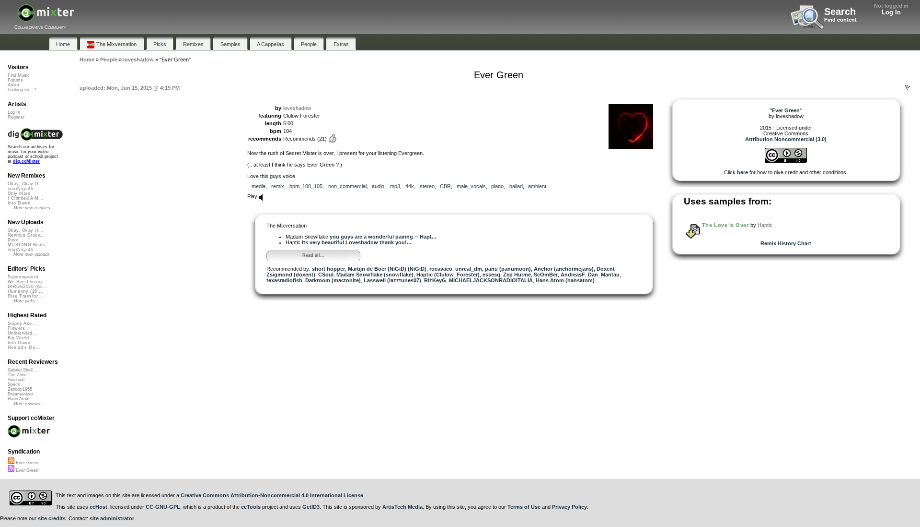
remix (277, 186)
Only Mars (19, 193)
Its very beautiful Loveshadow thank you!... (356, 242)
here (742, 172)
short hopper (328, 269)
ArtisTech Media (402, 507)
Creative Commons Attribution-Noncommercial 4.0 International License (272, 495)
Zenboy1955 (20, 389)
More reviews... (29, 403)
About (13, 85)
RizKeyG (435, 280)
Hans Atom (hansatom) (565, 280)
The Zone (17, 374)
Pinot (13, 240)
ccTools (251, 507)
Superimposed (23, 277)
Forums (15, 80)
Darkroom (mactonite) (333, 280)
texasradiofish (284, 280)
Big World (18, 337)
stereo (427, 186)
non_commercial (347, 186)
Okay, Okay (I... (25, 183)
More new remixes (31, 207)
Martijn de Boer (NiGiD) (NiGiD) (387, 269)
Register (16, 117)
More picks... (26, 301)
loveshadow (297, 108)
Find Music (19, 75)
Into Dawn (19, 203)
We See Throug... (27, 281)
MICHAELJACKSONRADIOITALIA (491, 280)
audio (378, 186)
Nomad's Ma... (24, 347)
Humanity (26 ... (26, 291)
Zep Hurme (517, 274)
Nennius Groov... (26, 235)
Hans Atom (19, 398)
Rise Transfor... (25, 296)
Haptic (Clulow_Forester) (448, 274)
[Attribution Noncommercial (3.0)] (786, 161)
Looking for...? (22, 89)
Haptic (765, 225)
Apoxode (16, 379)
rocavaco (440, 269)
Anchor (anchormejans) (564, 269)
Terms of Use (523, 507)
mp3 (395, 186)
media (258, 186)
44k (409, 186)
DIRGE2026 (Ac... (27, 286)
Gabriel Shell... (22, 370)
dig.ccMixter (26, 161)
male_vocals (471, 186)
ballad (516, 186)
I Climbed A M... (25, 198)
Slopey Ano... (22, 323)
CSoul (326, 274)
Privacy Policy (569, 507)
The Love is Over (725, 225)
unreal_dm (468, 269)
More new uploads (31, 254)
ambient (537, 186)
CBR (445, 186)
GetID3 (311, 507)
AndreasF (573, 274)
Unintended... (22, 333)
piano (497, 186)
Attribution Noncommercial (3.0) (786, 139)
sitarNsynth (20, 188)
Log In (891, 12)
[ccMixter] (45, 18)
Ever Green (26, 462)
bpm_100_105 (305, 186)
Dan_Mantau (604, 274)
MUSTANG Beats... (29, 244)
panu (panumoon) (508, 269)
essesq (491, 274)
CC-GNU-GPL (163, 507)
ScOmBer (546, 274)
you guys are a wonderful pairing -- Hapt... (383, 237)
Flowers (16, 328)
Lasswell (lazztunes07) (392, 280)
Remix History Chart (785, 243)
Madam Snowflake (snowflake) (375, 274)
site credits (52, 518)
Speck (14, 384)
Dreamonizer (20, 394)
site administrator (112, 518)
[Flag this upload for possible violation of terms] (907, 88)
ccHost (98, 507)
